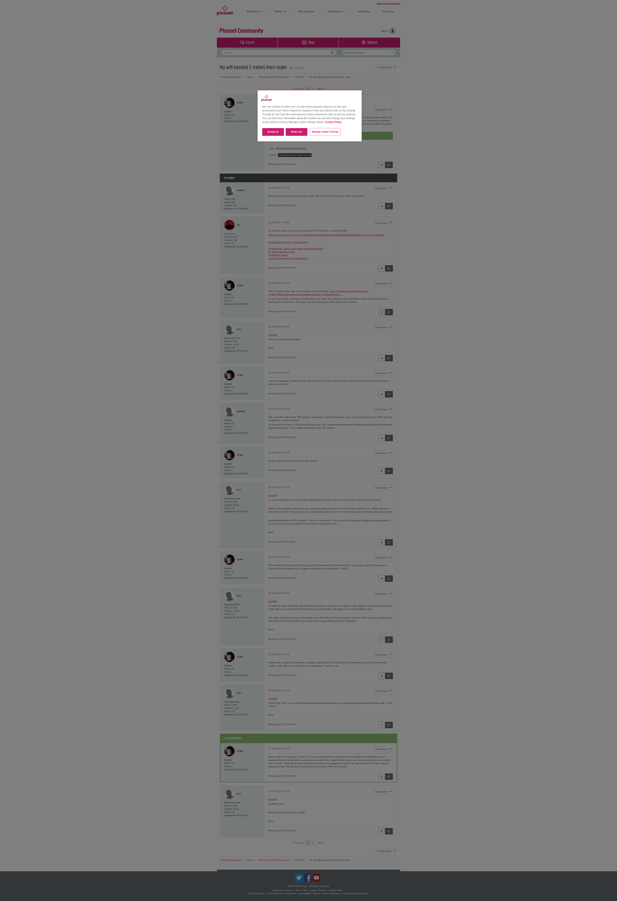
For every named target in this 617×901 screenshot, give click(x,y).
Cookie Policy (333, 122)
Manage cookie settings (325, 132)
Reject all (296, 132)
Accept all (273, 132)
